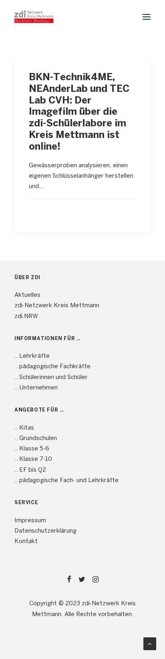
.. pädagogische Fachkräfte (52, 366)
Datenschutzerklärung (45, 531)
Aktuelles (27, 295)
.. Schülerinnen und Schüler (51, 377)
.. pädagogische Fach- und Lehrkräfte (66, 480)
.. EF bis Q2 (30, 470)
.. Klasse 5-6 (31, 449)
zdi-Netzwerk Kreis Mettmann (56, 305)
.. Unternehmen (36, 388)
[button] (146, 17)
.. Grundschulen (35, 438)
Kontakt (26, 541)
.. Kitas (24, 428)
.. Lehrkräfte (32, 356)
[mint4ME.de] (33, 17)
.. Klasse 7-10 (33, 459)
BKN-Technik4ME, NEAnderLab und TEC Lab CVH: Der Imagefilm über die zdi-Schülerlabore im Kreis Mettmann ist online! (79, 112)
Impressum (30, 520)
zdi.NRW (26, 316)
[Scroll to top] (149, 644)
